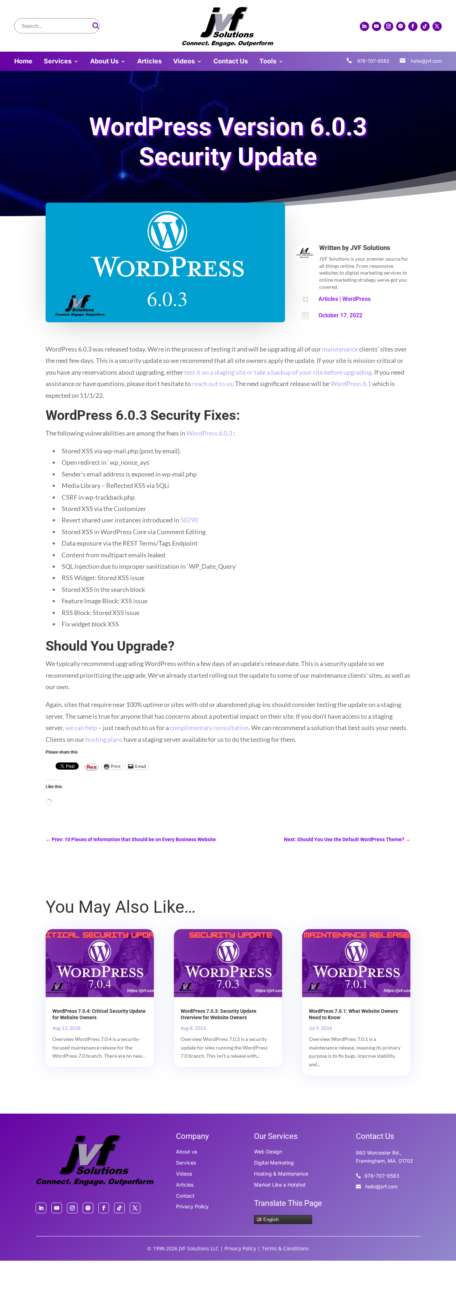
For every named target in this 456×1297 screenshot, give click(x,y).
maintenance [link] (340, 349)
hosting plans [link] (104, 739)
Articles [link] (149, 62)
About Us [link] (104, 62)
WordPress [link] (356, 299)
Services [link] (186, 1163)
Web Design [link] (268, 1151)
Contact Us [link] (230, 62)
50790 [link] (189, 520)
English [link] (270, 1219)
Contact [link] (185, 1196)
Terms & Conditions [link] (285, 1248)
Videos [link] (184, 62)
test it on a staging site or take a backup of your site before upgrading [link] (278, 372)
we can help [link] (81, 727)
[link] (228, 45)
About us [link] (186, 1151)
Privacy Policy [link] (192, 1206)
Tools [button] (267, 62)
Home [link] (23, 62)
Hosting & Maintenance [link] (281, 1174)
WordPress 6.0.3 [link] (209, 433)
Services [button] (58, 62)
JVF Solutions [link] (370, 247)
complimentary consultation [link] (209, 727)
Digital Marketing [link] (274, 1163)
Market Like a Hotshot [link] (280, 1185)
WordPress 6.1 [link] (350, 383)
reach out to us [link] (212, 383)
